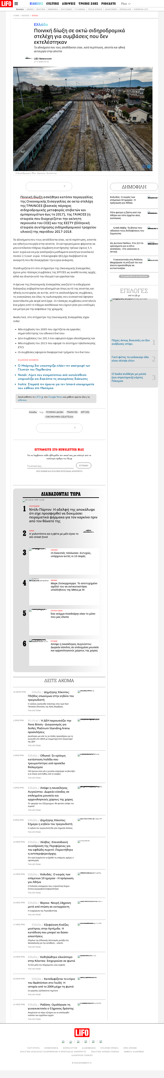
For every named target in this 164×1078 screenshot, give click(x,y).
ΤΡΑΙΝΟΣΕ (72, 412)
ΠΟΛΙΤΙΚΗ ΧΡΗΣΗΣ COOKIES (105, 1051)
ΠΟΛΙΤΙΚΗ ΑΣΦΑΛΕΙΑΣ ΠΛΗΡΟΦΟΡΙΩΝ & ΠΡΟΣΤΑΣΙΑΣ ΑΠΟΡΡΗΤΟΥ (53, 1051)
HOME (16, 16)
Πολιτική (40, 9)
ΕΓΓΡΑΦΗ (83, 465)
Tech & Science (95, 9)
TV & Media (79, 9)
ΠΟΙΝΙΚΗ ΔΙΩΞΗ (54, 412)
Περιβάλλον (125, 9)
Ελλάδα (20, 9)
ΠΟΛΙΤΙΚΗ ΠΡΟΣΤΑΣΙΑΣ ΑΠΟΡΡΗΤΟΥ (67, 471)
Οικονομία (53, 9)
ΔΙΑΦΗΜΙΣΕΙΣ (89, 1048)
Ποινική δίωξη (31, 197)
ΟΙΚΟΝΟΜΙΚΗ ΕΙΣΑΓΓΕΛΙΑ (59, 416)
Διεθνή (29, 9)
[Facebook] (144, 166)
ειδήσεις (22, 400)
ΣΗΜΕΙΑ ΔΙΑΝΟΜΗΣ (134, 1051)
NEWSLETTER (70, 1048)
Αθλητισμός (111, 9)
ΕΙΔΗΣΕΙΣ (25, 16)
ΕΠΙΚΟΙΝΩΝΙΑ (51, 1048)
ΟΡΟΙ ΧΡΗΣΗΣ (42, 471)
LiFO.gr (39, 396)
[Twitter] (149, 166)
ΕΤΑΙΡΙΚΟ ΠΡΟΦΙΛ (110, 1048)
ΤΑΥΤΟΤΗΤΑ (33, 1048)
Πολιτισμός (66, 9)
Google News (55, 396)
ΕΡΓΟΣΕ (85, 412)
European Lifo (141, 9)
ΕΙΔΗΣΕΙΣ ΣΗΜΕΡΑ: (28, 359)
